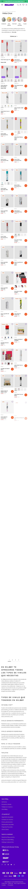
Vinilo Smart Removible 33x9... (4, 189)
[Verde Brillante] (18, 235)
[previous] (2, 1)
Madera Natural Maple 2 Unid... (4, 391)
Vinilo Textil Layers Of (5, 59)
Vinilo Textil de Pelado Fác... (17, 314)
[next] (26, 1)
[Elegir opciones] (25, 314)
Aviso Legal (17, 883)
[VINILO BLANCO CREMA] (8, 80)
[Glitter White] (25, 389)
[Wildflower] (25, 286)
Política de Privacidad (10, 884)
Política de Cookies (4, 884)
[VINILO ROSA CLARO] (8, 54)
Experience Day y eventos (8, 837)
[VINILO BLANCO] (5, 80)
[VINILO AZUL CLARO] (5, 54)
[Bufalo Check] (8, 363)
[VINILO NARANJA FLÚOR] (22, 132)
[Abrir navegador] (2, 4)
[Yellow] (8, 106)
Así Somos (4, 802)
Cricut (10, 11)
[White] (15, 54)
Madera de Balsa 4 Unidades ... (18, 340)
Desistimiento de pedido (8, 824)
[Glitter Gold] (15, 389)
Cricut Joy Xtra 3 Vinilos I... (18, 444)
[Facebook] (2, 864)
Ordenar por (13, 36)
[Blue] (22, 54)
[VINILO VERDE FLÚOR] (25, 132)
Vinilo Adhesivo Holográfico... (4, 417)
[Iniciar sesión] (20, 5)
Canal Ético (23, 883)
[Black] (18, 54)
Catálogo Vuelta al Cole (8, 842)
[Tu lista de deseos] (23, 4)
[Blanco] (22, 80)
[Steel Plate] (15, 286)
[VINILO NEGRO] (2, 80)
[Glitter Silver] (22, 389)
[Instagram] (5, 864)
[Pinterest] (8, 864)
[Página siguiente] (18, 659)
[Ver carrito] (26, 5)
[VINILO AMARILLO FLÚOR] (15, 132)
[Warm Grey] (11, 337)
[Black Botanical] (5, 363)
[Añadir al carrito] (12, 60)
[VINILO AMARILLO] (11, 54)
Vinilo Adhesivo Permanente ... (4, 86)
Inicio (3, 11)
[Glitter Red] (18, 389)
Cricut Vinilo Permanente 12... (17, 185)
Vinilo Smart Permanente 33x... (18, 60)
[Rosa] (15, 80)
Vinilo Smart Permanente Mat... (5, 160)
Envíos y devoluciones (7, 822)
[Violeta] (25, 235)
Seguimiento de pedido (7, 817)
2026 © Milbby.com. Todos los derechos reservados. (14, 881)
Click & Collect (5, 829)
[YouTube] (11, 864)
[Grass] (11, 106)
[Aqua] (2, 183)
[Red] (5, 183)
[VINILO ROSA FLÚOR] (18, 132)
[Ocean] (25, 54)
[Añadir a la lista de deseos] (12, 41)
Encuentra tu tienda (6, 804)
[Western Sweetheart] (22, 286)
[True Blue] (8, 337)
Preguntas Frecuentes (7, 827)
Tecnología (6, 11)
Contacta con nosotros (7, 819)
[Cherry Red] (2, 337)
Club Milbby (4, 809)
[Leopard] (11, 363)
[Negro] (18, 80)
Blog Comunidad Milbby (8, 839)
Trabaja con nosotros (7, 807)
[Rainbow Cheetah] (2, 363)
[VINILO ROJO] (2, 54)
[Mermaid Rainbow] (18, 286)
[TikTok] (14, 864)
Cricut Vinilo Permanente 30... (4, 134)
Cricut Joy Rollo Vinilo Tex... (4, 211)
